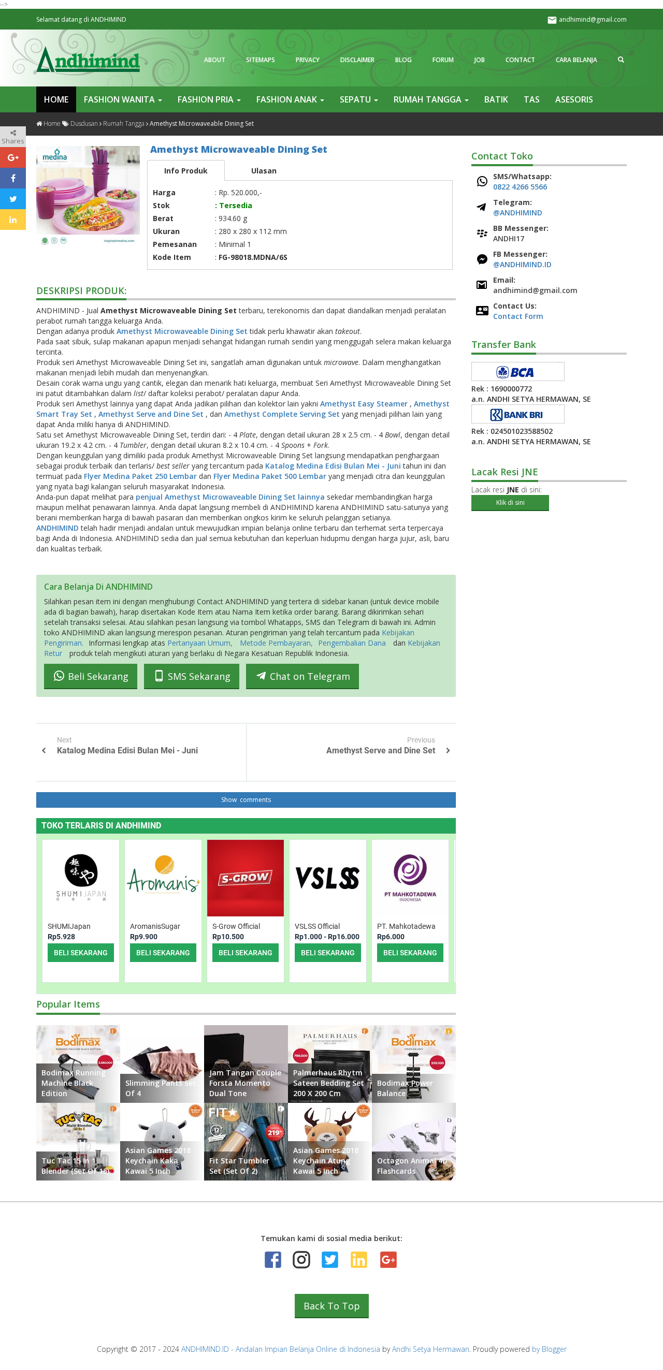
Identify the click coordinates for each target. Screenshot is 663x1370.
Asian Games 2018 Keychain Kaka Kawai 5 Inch (158, 1160)
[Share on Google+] (13, 157)
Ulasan (264, 171)
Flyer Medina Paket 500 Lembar (270, 476)
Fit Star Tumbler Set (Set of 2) (239, 1166)
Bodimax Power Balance (405, 1088)
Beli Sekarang (96, 677)
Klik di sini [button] (510, 502)
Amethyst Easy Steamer (365, 404)
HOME (56, 99)
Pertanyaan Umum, (201, 643)
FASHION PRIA (207, 99)
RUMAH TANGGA (429, 99)
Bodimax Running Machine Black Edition (73, 1083)
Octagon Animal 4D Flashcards (412, 1166)
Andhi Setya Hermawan (430, 1349)
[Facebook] (273, 1260)
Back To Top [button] (332, 1306)
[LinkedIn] (359, 1260)
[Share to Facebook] (13, 178)
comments (254, 799)
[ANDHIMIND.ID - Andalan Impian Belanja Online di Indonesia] (88, 59)
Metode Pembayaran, (276, 643)
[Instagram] (301, 1259)
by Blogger (549, 1349)
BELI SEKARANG (81, 953)
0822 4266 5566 (520, 187)
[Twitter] (330, 1260)
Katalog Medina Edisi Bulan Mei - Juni (334, 466)
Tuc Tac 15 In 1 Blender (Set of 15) (75, 1166)
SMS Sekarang (197, 677)
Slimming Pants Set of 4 (160, 1088)
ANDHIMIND (58, 528)
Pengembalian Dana (352, 643)
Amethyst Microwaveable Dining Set (238, 149)
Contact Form (518, 316)
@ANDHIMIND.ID (522, 264)
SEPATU (356, 99)
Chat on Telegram (308, 677)
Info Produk (186, 171)
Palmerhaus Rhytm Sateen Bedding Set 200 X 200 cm (328, 1083)
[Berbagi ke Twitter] (13, 198)
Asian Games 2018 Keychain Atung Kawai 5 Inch (325, 1160)
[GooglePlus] (387, 1260)
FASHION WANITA (120, 99)
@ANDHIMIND (517, 212)
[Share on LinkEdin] (13, 219)
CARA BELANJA (576, 59)
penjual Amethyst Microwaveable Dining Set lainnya (231, 497)
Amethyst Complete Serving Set (283, 414)
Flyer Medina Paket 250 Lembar (141, 476)
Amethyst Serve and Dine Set (152, 414)
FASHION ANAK (287, 99)
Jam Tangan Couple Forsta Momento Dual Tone (245, 1083)
